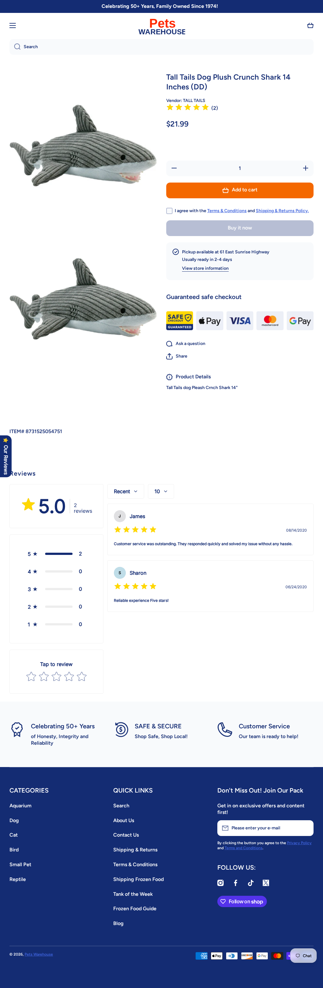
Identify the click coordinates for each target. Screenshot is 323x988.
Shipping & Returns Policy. (282, 210)
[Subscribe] (306, 828)
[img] (187, 108)
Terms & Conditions (227, 210)
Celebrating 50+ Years (63, 726)
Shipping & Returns (135, 850)
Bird (14, 850)
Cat (13, 835)
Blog (118, 923)
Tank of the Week (133, 894)
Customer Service (264, 726)
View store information (205, 268)
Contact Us (126, 835)
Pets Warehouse (39, 954)
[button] (310, 25)
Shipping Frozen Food (138, 879)
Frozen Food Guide (134, 909)
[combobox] (161, 47)
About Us (123, 820)
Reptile (17, 879)
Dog (14, 820)
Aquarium (20, 806)
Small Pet (20, 864)
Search (121, 806)
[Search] (15, 47)
